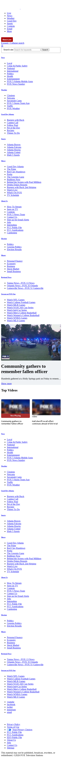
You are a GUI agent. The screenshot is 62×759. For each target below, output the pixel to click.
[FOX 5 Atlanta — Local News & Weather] (18, 8)
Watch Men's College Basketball (21, 313)
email (9, 712)
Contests (11, 212)
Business (11, 266)
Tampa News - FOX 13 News (20, 283)
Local (9, 63)
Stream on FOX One (8, 294)
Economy (11, 263)
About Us (4, 201)
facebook (11, 704)
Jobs (9, 222)
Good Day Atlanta (7, 114)
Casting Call (12, 122)
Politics (10, 73)
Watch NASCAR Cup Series (20, 307)
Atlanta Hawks (14, 150)
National (11, 68)
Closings (11, 95)
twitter (10, 707)
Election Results (14, 249)
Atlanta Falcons (14, 147)
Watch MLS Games (16, 320)
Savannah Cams (14, 100)
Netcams (11, 98)
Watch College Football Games (21, 302)
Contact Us (12, 217)
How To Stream (14, 206)
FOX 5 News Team (16, 214)
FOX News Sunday (16, 84)
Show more (6, 383)
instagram (11, 709)
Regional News (6, 277)
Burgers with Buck (15, 120)
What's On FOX (14, 192)
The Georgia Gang (15, 177)
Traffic (10, 106)
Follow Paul (12, 125)
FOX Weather (13, 108)
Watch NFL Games (16, 300)
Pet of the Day (13, 128)
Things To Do (13, 133)
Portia (9, 174)
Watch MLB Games (16, 305)
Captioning (12, 232)
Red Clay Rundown (16, 171)
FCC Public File (14, 227)
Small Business (14, 271)
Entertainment (13, 79)
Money (3, 255)
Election (4, 238)
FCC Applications (15, 230)
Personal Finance (14, 261)
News (3, 57)
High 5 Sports (13, 155)
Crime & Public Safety (17, 66)
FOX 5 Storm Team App (18, 103)
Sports (3, 139)
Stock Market (13, 269)
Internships (12, 225)
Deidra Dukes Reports (17, 185)
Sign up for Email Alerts (18, 219)
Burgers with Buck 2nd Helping (21, 187)
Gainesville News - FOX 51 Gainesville (25, 288)
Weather (4, 90)
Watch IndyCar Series (17, 310)
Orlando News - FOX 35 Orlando (22, 285)
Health (10, 76)
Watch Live (7, 40)
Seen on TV (12, 209)
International (12, 71)
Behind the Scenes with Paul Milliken (24, 182)
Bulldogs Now (13, 179)
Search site (8, 49)
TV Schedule (13, 195)
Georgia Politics (14, 247)
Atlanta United (13, 152)
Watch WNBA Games (17, 318)
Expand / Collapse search (12, 43)
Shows (3, 161)
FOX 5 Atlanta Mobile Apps (20, 81)
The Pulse (11, 169)
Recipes (10, 130)
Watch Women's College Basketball (23, 315)
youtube (10, 702)
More (9, 31)
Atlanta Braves (13, 144)
